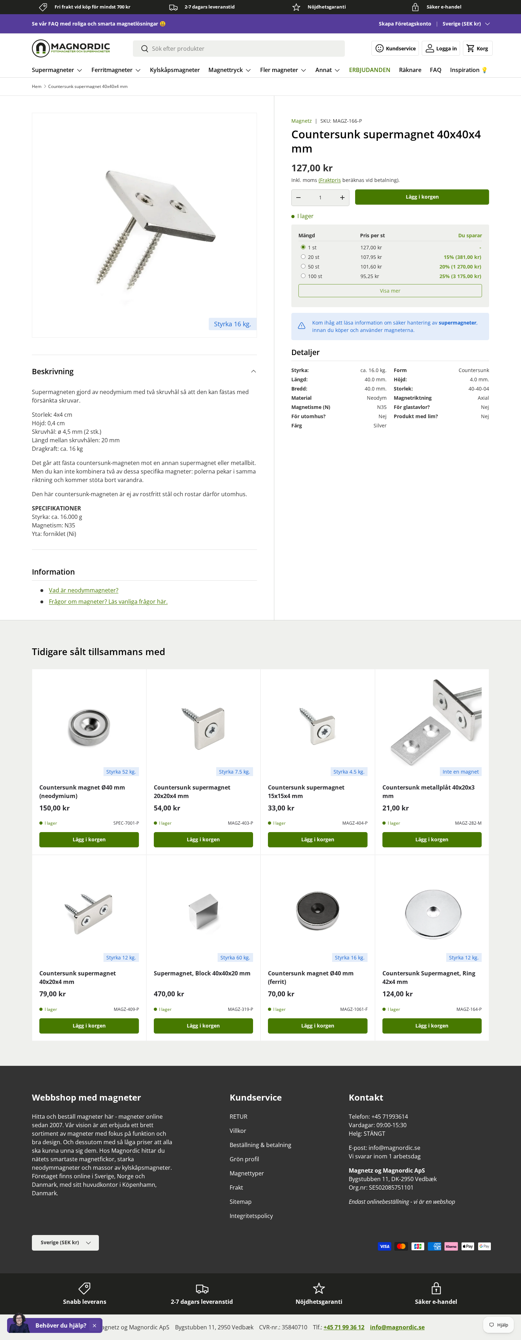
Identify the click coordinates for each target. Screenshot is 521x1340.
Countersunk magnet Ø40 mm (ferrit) (311, 977)
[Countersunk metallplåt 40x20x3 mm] (432, 726)
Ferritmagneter (112, 70)
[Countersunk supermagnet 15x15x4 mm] (318, 726)
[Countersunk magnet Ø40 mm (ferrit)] (318, 912)
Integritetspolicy (251, 1216)
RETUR (238, 1116)
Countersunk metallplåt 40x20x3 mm (428, 791)
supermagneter (457, 322)
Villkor (238, 1131)
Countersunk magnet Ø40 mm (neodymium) (82, 791)
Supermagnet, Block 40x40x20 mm (202, 973)
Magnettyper (247, 1173)
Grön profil (244, 1159)
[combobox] (239, 48)
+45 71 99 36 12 (344, 1327)
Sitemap (241, 1202)
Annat (323, 70)
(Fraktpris (330, 179)
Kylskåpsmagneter (175, 70)
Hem (36, 86)
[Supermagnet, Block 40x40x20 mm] (203, 912)
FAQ (436, 70)
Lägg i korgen (422, 196)
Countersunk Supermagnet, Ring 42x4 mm (428, 977)
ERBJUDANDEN (370, 70)
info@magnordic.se (397, 1327)
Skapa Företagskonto (405, 23)
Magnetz (301, 120)
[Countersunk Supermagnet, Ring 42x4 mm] (432, 912)
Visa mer (390, 290)
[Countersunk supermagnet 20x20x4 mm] (203, 726)
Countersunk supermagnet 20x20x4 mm (192, 791)
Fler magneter (279, 70)
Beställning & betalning (260, 1145)
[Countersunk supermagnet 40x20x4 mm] (89, 912)
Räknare (410, 70)
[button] (478, 48)
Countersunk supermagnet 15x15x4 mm (306, 791)
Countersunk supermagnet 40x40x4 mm (88, 86)
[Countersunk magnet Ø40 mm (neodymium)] (89, 726)
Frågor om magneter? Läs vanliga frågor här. (108, 601)
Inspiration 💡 (469, 70)
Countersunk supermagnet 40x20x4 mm (77, 977)
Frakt (236, 1187)
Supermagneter (53, 70)
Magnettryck (225, 70)
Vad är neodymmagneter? (83, 590)
